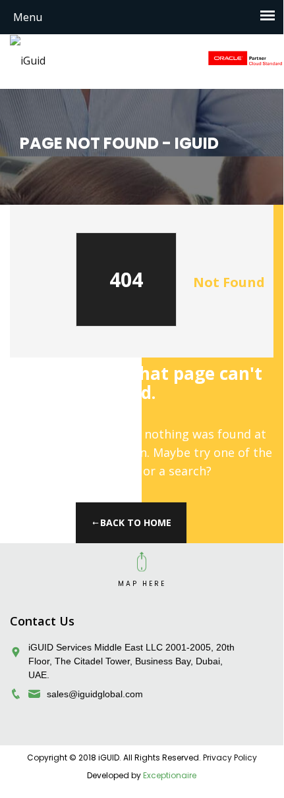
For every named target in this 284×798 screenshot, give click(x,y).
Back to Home (135, 522)
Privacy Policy (230, 757)
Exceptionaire (169, 775)
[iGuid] (27, 60)
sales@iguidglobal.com (95, 694)
